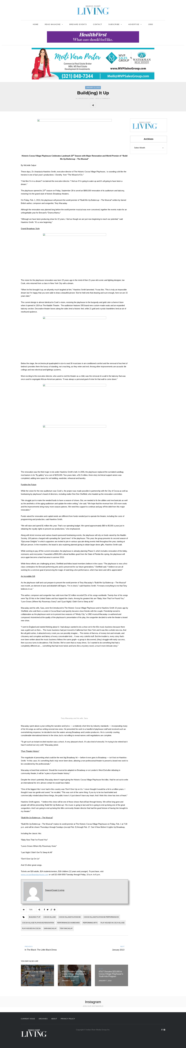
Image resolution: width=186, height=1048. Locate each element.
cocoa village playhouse (70, 917)
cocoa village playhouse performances (101, 917)
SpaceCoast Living (54, 890)
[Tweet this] (104, 105)
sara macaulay (50, 928)
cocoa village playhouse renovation (38, 923)
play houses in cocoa (31, 928)
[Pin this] (115, 105)
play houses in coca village (113, 923)
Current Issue (28, 1019)
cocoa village (50, 917)
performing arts (90, 923)
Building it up (34, 917)
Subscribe (114, 24)
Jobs (150, 24)
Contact (97, 24)
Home (35, 24)
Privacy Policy (68, 1019)
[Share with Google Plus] (109, 105)
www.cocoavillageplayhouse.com (34, 874)
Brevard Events (78, 24)
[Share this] (98, 105)
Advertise (133, 24)
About (54, 1019)
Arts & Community (102, 98)
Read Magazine (53, 24)
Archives (43, 1019)
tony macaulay (66, 928)
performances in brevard (68, 923)
